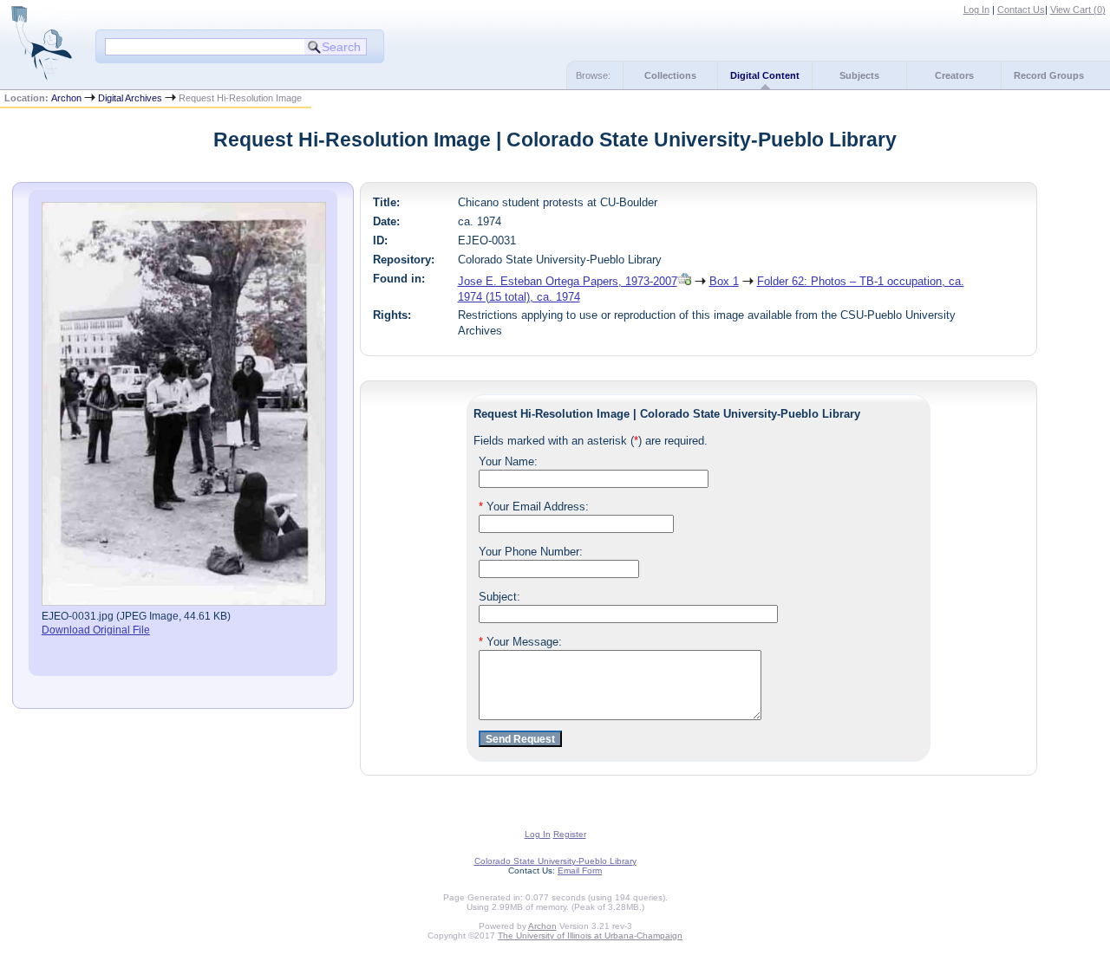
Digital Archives (130, 98)
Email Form (580, 870)
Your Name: (508, 461)
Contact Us (1021, 9)
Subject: (499, 596)
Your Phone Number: (531, 551)
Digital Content (765, 75)
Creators (954, 75)
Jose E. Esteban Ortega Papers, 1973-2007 (567, 281)
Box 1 (724, 281)
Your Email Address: (534, 506)
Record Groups (1049, 75)
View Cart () (1078, 9)
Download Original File (96, 630)
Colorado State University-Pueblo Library (555, 861)
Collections (670, 75)
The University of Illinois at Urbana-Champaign (590, 935)
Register (569, 834)
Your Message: (520, 641)
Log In (976, 9)
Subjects (859, 75)
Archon (66, 98)
